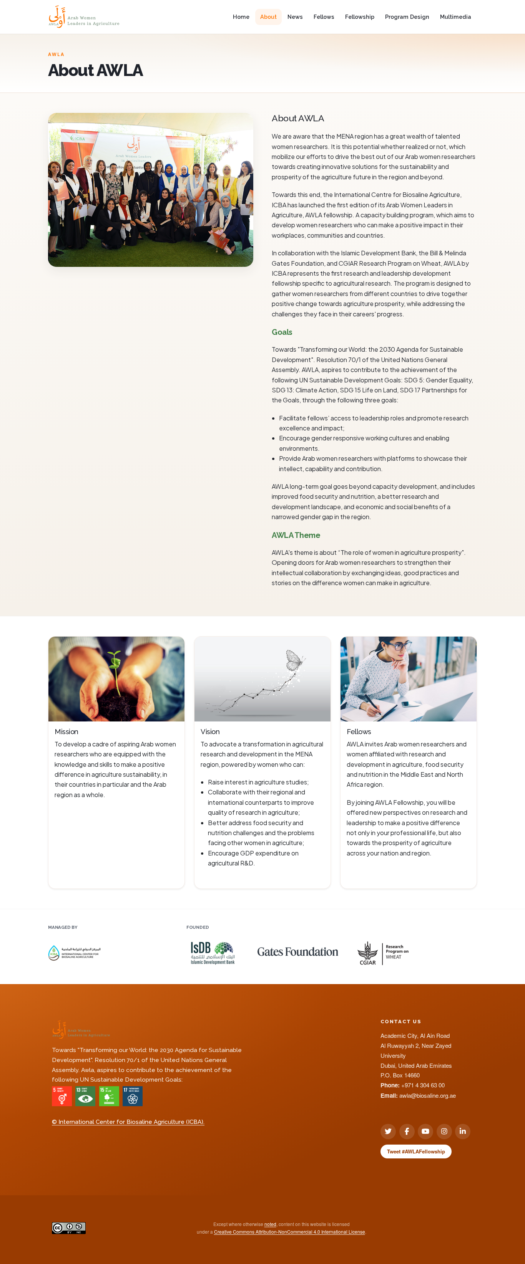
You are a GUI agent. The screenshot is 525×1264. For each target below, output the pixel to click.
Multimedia (455, 16)
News (295, 16)
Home (241, 16)
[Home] (84, 17)
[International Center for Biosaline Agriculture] (74, 951)
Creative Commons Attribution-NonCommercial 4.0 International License (289, 1231)
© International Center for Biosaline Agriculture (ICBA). (128, 1121)
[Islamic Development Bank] (212, 951)
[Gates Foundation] (298, 948)
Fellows (324, 16)
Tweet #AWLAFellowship (416, 1151)
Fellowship (359, 16)
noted (270, 1224)
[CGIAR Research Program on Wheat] (383, 951)
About (268, 16)
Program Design (407, 16)
